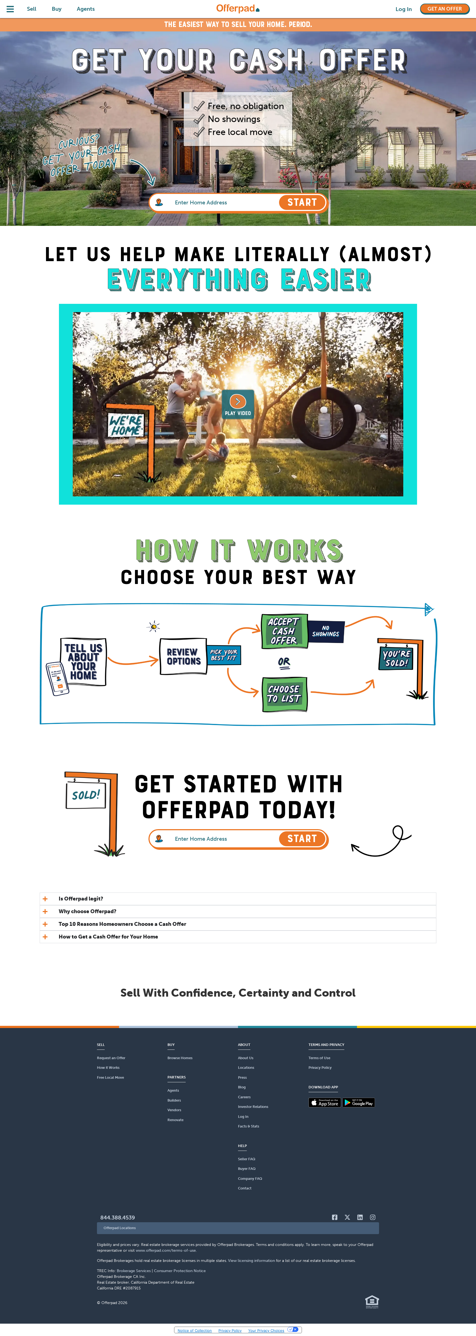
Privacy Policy (230, 1330)
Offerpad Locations (120, 1228)
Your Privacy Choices (266, 1330)
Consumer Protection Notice (180, 1271)
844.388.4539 (117, 1217)
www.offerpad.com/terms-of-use (166, 1250)
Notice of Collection (195, 1330)
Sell (31, 9)
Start (302, 202)
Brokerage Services (134, 1271)
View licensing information (251, 1260)
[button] (238, 1228)
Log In (404, 9)
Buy (56, 9)
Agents (86, 9)
